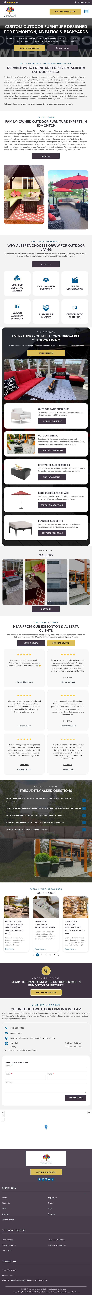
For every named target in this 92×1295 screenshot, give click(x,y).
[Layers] (89, 1112)
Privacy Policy (17, 1292)
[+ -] (46, 1129)
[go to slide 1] (41, 601)
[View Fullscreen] (2, 1119)
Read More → (10, 949)
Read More (67, 677)
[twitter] (42, 1179)
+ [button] (2, 1112)
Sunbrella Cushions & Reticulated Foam (45, 924)
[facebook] (39, 1179)
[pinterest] (52, 1179)
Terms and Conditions (72, 1292)
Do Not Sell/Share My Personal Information (36, 1292)
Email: (8, 1074)
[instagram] (46, 1179)
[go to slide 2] (43, 601)
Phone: (49, 1074)
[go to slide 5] (48, 601)
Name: (8, 1065)
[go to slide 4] (46, 601)
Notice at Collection (58, 1292)
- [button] (2, 1115)
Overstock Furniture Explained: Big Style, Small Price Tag (75, 927)
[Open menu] (86, 11)
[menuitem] (23, 1197)
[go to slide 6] (50, 601)
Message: (9, 1082)
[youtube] (49, 1179)
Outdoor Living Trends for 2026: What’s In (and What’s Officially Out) (15, 927)
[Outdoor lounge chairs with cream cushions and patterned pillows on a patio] (46, 907)
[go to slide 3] (45, 601)
